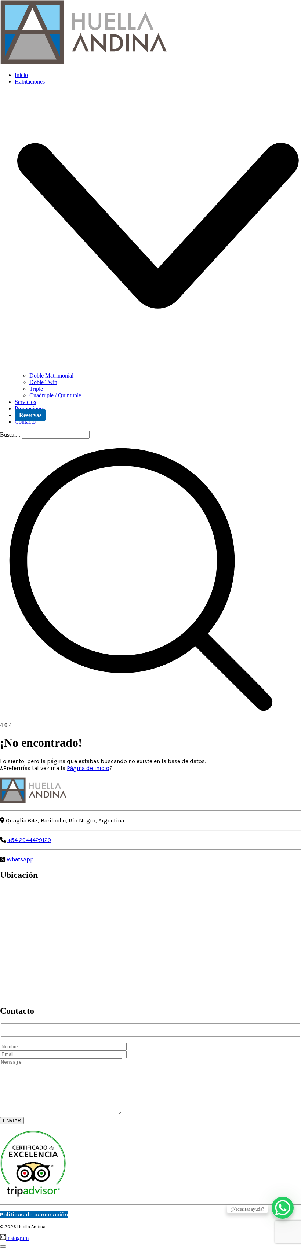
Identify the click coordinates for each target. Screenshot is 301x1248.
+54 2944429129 (29, 839)
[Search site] (141, 718)
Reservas (30, 415)
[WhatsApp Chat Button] (283, 1208)
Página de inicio (88, 768)
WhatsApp (20, 859)
